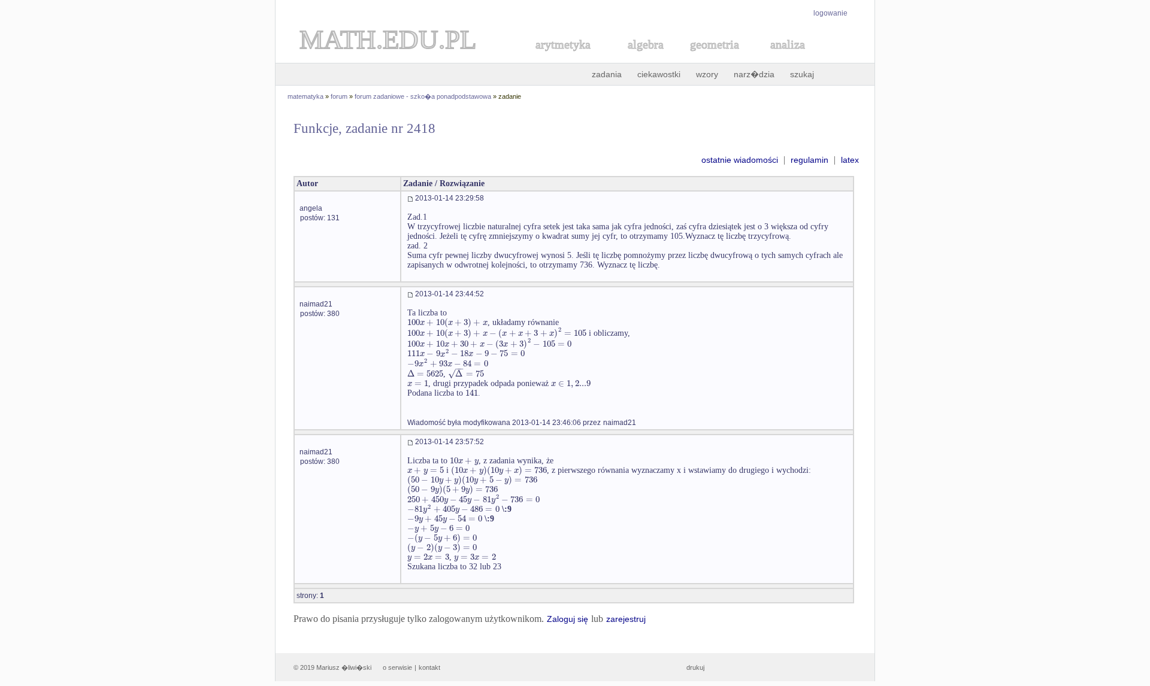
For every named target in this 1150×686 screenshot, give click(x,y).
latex (850, 160)
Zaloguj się (567, 619)
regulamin (809, 160)
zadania (607, 74)
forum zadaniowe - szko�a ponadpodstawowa (423, 96)
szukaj (802, 74)
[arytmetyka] (562, 57)
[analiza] (788, 57)
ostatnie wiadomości (739, 160)
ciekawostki (658, 74)
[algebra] (640, 57)
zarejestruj (626, 619)
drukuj (695, 667)
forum (339, 96)
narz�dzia (754, 74)
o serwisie (397, 667)
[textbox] (447, 322)
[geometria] (711, 57)
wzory (707, 74)
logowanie (830, 13)
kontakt (429, 667)
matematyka (305, 96)
